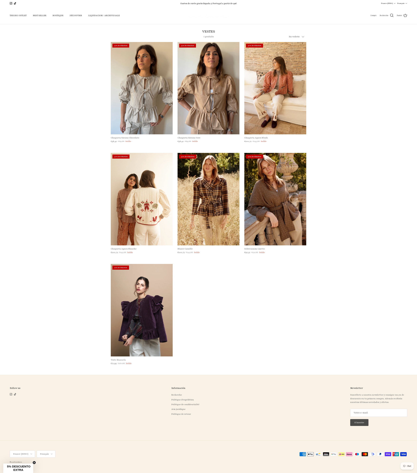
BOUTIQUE (58, 15)
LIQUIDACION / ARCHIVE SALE (104, 15)
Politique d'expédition (182, 399)
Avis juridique (178, 409)
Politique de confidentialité (185, 404)
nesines (18, 462)
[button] (18, 468)
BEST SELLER (39, 15)
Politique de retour (181, 414)
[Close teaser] (34, 462)
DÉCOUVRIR (76, 15)
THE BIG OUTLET (18, 15)
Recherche (176, 395)
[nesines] (208, 15)
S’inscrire (359, 422)
